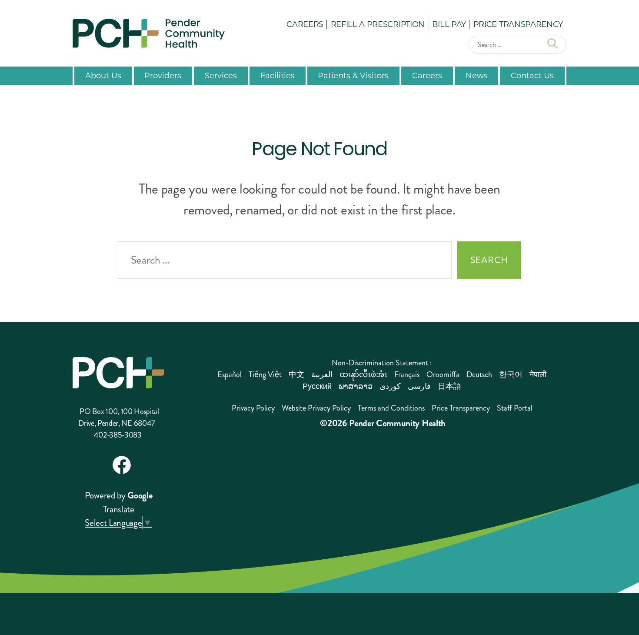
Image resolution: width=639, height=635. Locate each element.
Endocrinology (231, 295)
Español (229, 374)
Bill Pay (449, 24)
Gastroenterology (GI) (244, 313)
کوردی (390, 386)
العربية (322, 374)
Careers (304, 24)
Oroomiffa (442, 374)
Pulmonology (362, 304)
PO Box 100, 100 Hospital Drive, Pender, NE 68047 (118, 417)
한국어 (511, 374)
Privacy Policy (253, 408)
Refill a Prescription (378, 24)
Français (406, 374)
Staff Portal (514, 408)
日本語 (449, 386)
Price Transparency (518, 24)
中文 (296, 374)
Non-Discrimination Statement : (382, 362)
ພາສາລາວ (356, 386)
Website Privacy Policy (316, 408)
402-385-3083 (118, 435)
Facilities (277, 75)
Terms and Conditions (391, 408)
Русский (317, 386)
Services (221, 75)
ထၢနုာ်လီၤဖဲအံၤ (363, 374)
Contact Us (532, 75)
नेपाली (537, 374)
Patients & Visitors (353, 75)
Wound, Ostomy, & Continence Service (507, 291)
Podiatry (352, 286)
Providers (162, 75)
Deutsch (479, 374)
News (477, 75)
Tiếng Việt (265, 374)
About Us (103, 75)
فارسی (419, 386)
